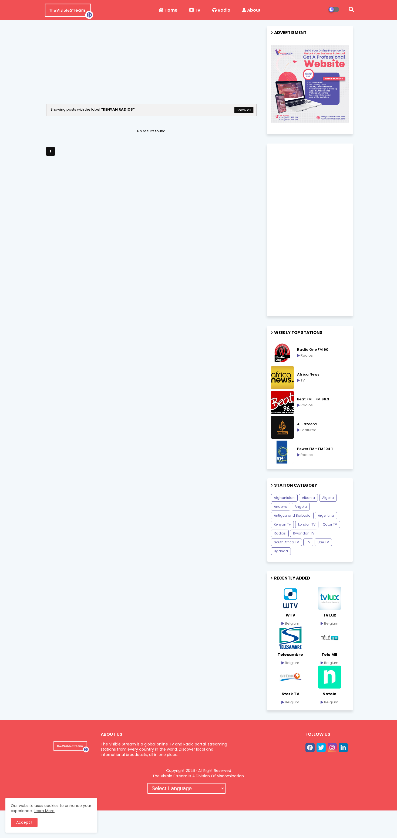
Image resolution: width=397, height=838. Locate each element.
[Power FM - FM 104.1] (282, 452)
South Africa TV (286, 542)
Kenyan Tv (282, 524)
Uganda (281, 551)
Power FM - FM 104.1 (315, 449)
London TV (306, 524)
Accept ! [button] (24, 822)
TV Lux (329, 615)
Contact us (219, 800)
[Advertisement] (151, 66)
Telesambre (290, 654)
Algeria (328, 497)
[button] (351, 9)
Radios (280, 533)
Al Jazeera (307, 424)
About (253, 10)
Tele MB (329, 654)
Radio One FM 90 (312, 349)
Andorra (280, 506)
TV (197, 10)
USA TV (323, 542)
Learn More (44, 810)
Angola (301, 506)
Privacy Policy (252, 800)
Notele (329, 693)
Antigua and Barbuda (292, 515)
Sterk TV (290, 693)
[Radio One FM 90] (282, 352)
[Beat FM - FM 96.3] (282, 402)
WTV (290, 615)
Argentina (326, 515)
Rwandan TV (303, 533)
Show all (244, 110)
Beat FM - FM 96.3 (313, 399)
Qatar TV (330, 524)
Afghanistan (284, 497)
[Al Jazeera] (282, 427)
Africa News (308, 374)
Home (170, 10)
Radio (223, 10)
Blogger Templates (144, 800)
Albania (308, 497)
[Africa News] (282, 377)
